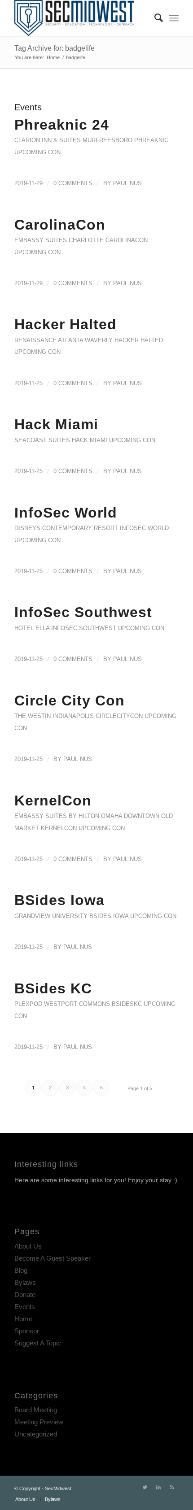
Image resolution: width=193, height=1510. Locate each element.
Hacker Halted (65, 324)
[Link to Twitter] (145, 1487)
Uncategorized (35, 1434)
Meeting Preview (38, 1422)
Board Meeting (35, 1410)
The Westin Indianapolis (54, 716)
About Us (28, 1246)
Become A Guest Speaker (52, 1258)
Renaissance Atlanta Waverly (63, 340)
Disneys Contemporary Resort (66, 528)
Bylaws (25, 1282)
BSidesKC (127, 1004)
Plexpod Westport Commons (62, 1004)
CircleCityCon (119, 716)
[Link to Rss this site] (172, 1487)
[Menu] (174, 18)
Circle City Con (69, 700)
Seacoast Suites (42, 440)
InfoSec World (65, 513)
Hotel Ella (31, 628)
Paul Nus (127, 183)
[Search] (154, 18)
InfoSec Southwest (83, 612)
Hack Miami (56, 424)
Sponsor (26, 1331)
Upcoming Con (37, 152)
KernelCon (53, 800)
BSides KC (53, 988)
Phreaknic (151, 140)
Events (24, 1306)
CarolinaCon (59, 225)
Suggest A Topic (37, 1343)
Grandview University (51, 916)
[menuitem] (154, 18)
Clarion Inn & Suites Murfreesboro (73, 140)
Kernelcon (59, 828)
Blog (20, 1270)
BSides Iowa (59, 900)
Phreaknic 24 (61, 125)
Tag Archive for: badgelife (54, 48)
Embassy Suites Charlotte (59, 240)
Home (23, 1319)
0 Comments (72, 183)
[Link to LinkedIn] (158, 1487)
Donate (24, 1294)
